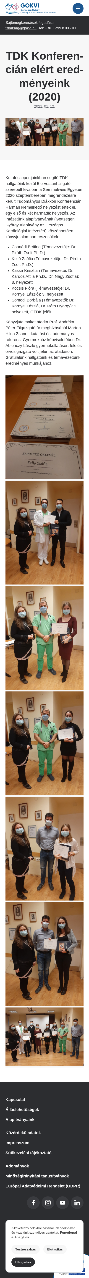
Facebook (33, 1202)
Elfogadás (23, 1262)
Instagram (48, 1202)
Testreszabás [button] (25, 1249)
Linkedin (77, 1202)
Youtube (62, 1202)
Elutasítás (55, 1249)
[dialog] (44, 1246)
